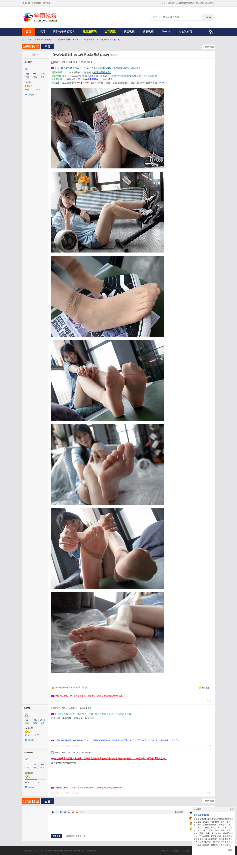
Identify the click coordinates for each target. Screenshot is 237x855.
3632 (42, 720)
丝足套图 (28, 62)
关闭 (232, 809)
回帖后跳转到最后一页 (75, 836)
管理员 (28, 82)
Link (65, 812)
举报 (209, 701)
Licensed (91, 850)
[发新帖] (31, 46)
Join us (166, 31)
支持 (67, 746)
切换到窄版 (210, 3)
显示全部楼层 (87, 62)
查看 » (231, 850)
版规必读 (26, 3)
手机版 (176, 850)
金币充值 (46, 3)
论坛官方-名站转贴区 (44, 39)
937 (42, 765)
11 (27, 720)
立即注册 (171, 3)
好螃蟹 (27, 708)
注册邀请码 (36, 3)
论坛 (29, 39)
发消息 (31, 94)
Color (57, 812)
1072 (35, 765)
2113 (37, 782)
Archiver (165, 850)
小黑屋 (186, 850)
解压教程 (129, 31)
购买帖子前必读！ (64, 31)
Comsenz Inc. (53, 850)
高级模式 (179, 812)
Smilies (77, 812)
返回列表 (209, 47)
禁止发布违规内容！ (202, 815)
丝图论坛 (23, 39)
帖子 (155, 17)
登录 (163, 3)
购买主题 (205, 688)
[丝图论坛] (43, 22)
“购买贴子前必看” (102, 72)
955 (34, 74)
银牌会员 (29, 773)
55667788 (28, 752)
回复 (57, 701)
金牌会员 (29, 728)
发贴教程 (148, 31)
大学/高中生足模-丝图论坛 (67, 39)
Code (73, 812)
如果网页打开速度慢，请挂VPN (190, 3)
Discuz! (76, 850)
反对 (77, 746)
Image (61, 812)
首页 (28, 31)
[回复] (47, 46)
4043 (35, 720)
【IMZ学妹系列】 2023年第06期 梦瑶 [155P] (101, 39)
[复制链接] (114, 55)
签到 (42, 31)
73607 (37, 89)
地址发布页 (185, 31)
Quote (69, 812)
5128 (37, 735)
